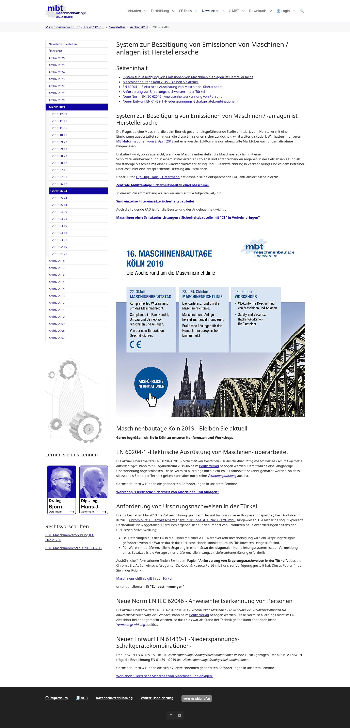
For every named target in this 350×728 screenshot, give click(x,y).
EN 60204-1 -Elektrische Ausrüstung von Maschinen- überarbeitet (173, 87)
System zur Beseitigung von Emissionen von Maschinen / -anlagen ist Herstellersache (188, 77)
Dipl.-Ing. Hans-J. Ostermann (158, 177)
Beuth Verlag (209, 466)
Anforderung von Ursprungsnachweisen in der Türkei (164, 91)
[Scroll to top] (341, 719)
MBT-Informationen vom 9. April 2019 (144, 141)
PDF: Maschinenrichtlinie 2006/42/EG (73, 548)
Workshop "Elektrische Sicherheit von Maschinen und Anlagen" (167, 492)
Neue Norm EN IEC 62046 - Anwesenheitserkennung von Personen (173, 96)
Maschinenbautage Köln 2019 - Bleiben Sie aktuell (160, 82)
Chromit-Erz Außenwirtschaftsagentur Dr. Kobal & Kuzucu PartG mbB (182, 520)
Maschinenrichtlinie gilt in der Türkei (144, 578)
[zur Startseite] (65, 11)
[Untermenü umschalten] (145, 11)
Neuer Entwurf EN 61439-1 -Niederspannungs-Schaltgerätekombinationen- (180, 101)
